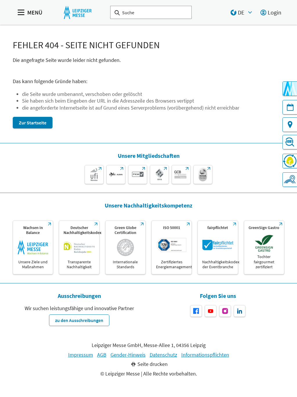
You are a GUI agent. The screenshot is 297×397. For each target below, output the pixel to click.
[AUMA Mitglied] (115, 174)
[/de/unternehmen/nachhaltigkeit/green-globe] (125, 247)
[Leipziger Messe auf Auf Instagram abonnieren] (225, 311)
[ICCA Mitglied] (202, 174)
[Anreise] (289, 124)
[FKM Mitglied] (137, 174)
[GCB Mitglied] (181, 174)
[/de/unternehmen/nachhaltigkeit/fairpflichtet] (218, 247)
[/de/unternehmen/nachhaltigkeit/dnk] (79, 247)
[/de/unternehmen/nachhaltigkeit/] (33, 247)
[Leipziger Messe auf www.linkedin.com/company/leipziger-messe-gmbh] (239, 311)
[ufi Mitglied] (94, 174)
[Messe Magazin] (289, 88)
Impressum (80, 355)
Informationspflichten (205, 355)
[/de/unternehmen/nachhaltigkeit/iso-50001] (171, 247)
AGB (101, 355)
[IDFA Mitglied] (159, 174)
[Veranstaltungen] (289, 107)
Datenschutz (163, 355)
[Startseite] (77, 12)
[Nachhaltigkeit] (289, 161)
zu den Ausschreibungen (79, 320)
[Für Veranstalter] (289, 179)
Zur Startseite (32, 123)
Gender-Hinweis (128, 355)
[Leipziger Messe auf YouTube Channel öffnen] (210, 311)
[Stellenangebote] (289, 142)
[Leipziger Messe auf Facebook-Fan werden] (196, 311)
